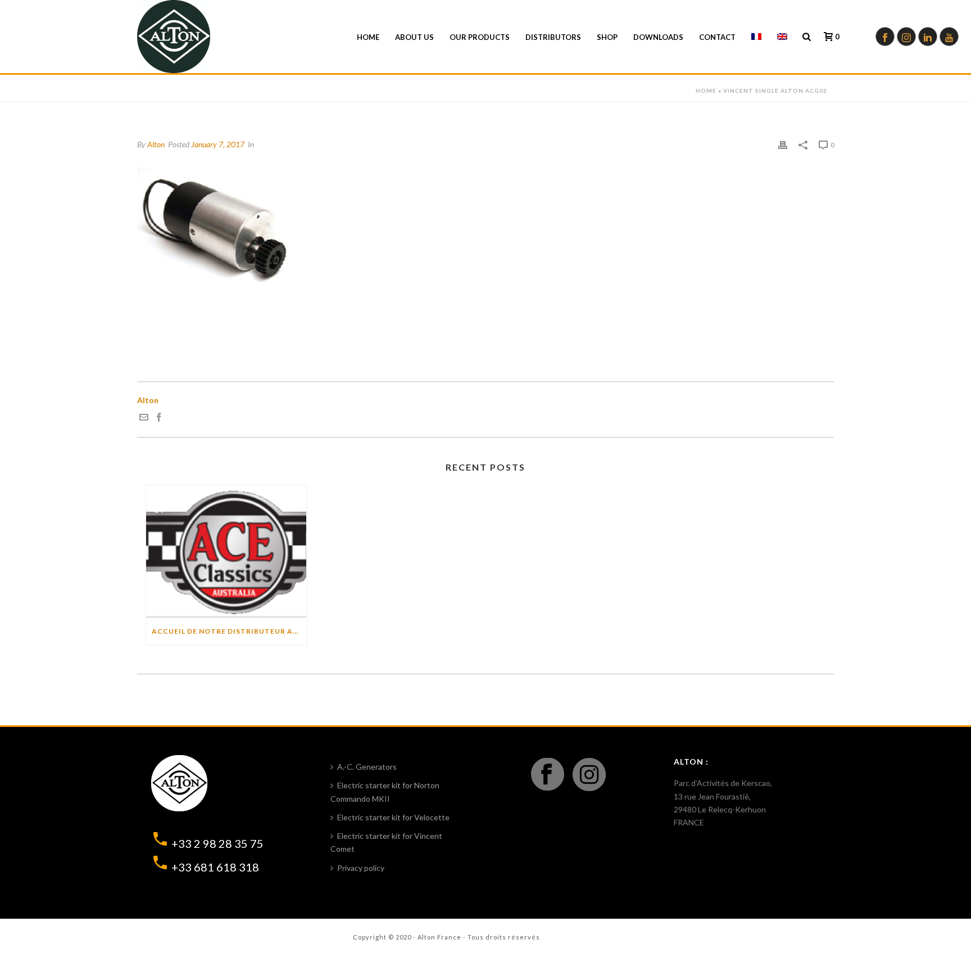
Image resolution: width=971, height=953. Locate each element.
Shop (607, 37)
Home (368, 37)
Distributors (553, 37)
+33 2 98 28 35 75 (217, 843)
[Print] (782, 144)
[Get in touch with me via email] (143, 418)
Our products (480, 37)
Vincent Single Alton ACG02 (775, 90)
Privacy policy (360, 868)
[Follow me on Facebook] (159, 418)
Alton (156, 144)
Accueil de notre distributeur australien (229, 631)
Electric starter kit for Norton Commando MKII (384, 791)
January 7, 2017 (217, 144)
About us (414, 37)
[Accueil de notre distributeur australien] (226, 551)
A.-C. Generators (367, 766)
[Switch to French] (756, 37)
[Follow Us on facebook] (547, 775)
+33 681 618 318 (215, 867)
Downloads (658, 37)
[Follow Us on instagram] (589, 775)
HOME (706, 90)
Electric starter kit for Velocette (393, 817)
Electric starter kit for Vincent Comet (386, 842)
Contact (717, 37)
